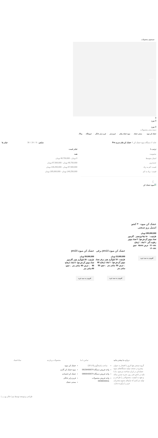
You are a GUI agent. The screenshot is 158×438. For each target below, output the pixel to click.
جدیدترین (152, 163)
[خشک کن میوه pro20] (79, 198)
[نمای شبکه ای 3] (17, 142)
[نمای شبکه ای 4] (13, 142)
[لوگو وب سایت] (144, 25)
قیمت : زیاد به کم (149, 171)
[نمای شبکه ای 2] (21, 142)
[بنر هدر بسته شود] (155, 3)
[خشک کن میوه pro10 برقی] (110, 198)
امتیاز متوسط (151, 158)
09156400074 (58, 7)
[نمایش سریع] (153, 263)
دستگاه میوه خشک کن (142, 143)
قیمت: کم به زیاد (149, 167)
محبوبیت (153, 154)
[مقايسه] (153, 219)
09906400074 (77, 7)
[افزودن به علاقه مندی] (153, 253)
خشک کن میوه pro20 (82, 250)
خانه (154, 143)
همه (75, 154)
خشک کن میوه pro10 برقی (110, 250)
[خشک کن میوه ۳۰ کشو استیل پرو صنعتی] (149, 185)
